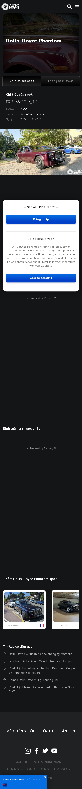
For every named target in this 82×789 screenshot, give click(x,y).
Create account (41, 278)
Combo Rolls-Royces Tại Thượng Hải (33, 680)
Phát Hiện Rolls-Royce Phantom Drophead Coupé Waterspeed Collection (42, 670)
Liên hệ (47, 731)
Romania (39, 114)
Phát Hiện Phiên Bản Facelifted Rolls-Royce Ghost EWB (42, 689)
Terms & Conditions (27, 769)
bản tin (67, 731)
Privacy (62, 769)
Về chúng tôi (20, 731)
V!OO (23, 108)
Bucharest (26, 114)
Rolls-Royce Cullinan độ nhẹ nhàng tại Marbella (41, 654)
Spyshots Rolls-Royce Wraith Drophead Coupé (40, 661)
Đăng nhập (41, 219)
